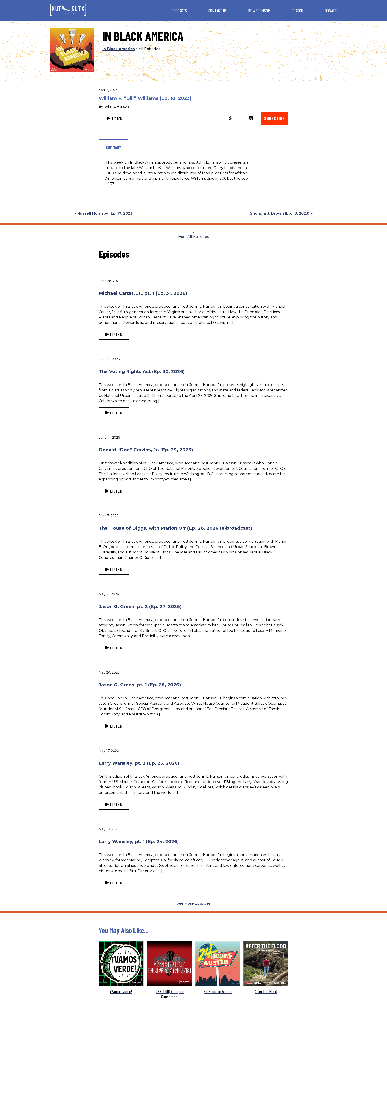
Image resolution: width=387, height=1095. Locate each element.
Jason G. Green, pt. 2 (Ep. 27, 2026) (140, 606)
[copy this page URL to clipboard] (231, 118)
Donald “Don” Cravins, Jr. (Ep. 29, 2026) (146, 450)
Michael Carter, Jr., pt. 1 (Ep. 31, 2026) (143, 293)
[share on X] (251, 118)
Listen (116, 118)
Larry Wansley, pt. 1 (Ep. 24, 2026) (139, 841)
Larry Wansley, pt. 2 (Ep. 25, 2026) (139, 763)
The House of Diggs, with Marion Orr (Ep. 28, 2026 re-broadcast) (175, 528)
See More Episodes (193, 903)
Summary (113, 147)
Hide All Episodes (193, 237)
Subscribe (274, 118)
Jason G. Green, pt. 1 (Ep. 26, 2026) (140, 684)
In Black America (118, 49)
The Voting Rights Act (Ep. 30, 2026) (142, 371)
